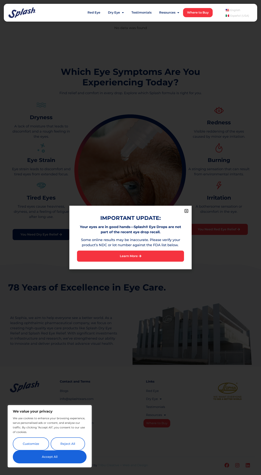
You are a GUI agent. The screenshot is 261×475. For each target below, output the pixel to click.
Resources (167, 12)
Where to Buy (198, 12)
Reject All (67, 444)
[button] (186, 211)
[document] (130, 237)
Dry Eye (114, 12)
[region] (50, 436)
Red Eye (94, 12)
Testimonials (141, 12)
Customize (31, 444)
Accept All (50, 457)
